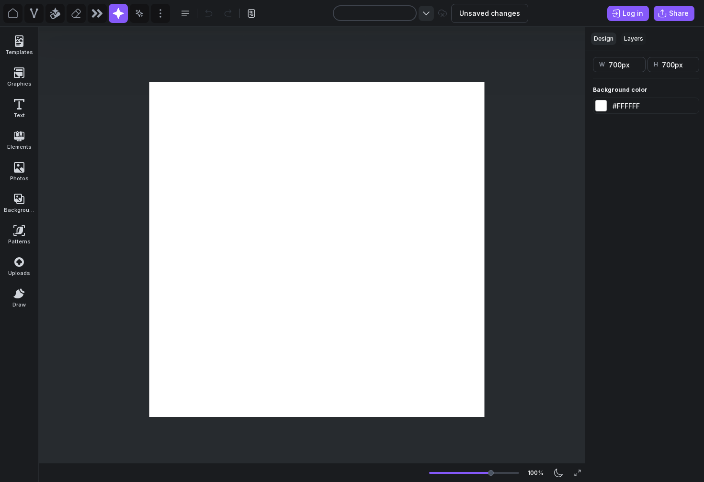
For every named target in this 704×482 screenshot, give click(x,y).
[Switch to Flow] (97, 13)
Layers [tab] (633, 38)
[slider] (491, 473)
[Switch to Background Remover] (55, 13)
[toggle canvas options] (251, 13)
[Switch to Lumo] (139, 13)
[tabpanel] (644, 266)
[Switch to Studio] (118, 13)
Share (679, 13)
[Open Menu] (185, 13)
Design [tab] (603, 38)
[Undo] (208, 13)
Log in (633, 13)
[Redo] (228, 13)
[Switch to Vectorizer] (34, 13)
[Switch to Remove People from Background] (76, 13)
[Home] (13, 13)
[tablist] (644, 39)
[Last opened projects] (426, 13)
